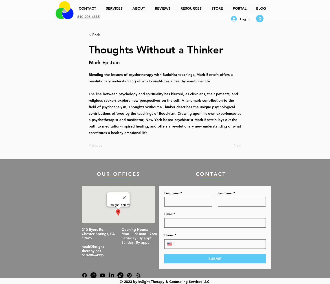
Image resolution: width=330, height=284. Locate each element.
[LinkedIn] (111, 275)
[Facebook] (84, 275)
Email (169, 214)
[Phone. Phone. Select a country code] (171, 244)
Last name (226, 193)
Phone (170, 235)
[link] (260, 18)
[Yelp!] (138, 275)
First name (173, 193)
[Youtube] (102, 275)
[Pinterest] (129, 275)
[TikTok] (120, 275)
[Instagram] (93, 275)
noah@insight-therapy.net (93, 248)
